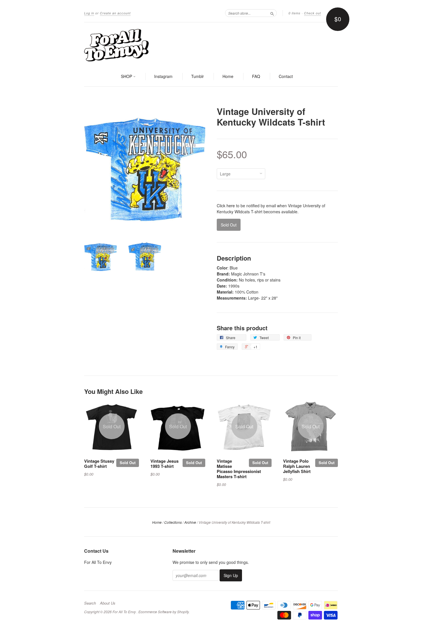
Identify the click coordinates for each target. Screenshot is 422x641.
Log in (89, 13)
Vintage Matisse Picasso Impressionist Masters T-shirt (239, 468)
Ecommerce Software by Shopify (163, 611)
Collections (173, 522)
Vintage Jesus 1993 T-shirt (164, 463)
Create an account (115, 13)
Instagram (163, 76)
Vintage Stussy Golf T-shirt (99, 463)
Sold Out (127, 462)
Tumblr (197, 76)
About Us (107, 603)
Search (90, 603)
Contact (286, 76)
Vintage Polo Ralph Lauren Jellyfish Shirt (297, 466)
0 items (295, 13)
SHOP (127, 76)
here (231, 205)
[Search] (272, 13)
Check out (312, 13)
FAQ (256, 76)
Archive (190, 522)
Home (227, 76)
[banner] (211, 44)
